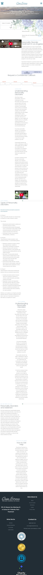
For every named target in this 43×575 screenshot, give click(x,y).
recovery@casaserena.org (32, 525)
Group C (3, 269)
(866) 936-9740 (32, 523)
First (1, 85)
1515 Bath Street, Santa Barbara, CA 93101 (32, 528)
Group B (3, 237)
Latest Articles (10, 529)
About (32, 500)
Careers (32, 507)
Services (10, 523)
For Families (11, 527)
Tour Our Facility (32, 502)
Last (6, 85)
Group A (3, 215)
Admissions (32, 505)
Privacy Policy (32, 509)
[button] (19, 23)
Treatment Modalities (11, 525)
